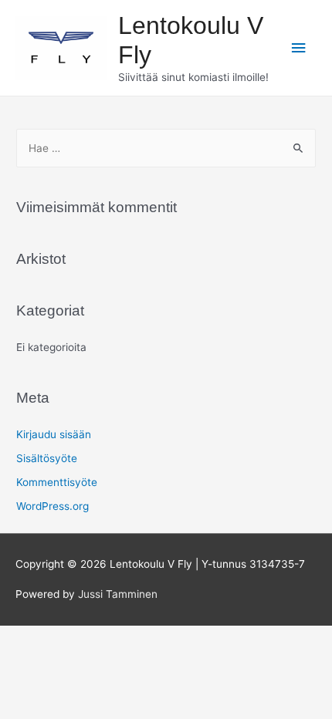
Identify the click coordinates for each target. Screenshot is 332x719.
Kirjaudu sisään (53, 434)
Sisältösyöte (46, 458)
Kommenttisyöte (56, 482)
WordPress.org (52, 506)
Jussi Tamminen (118, 594)
